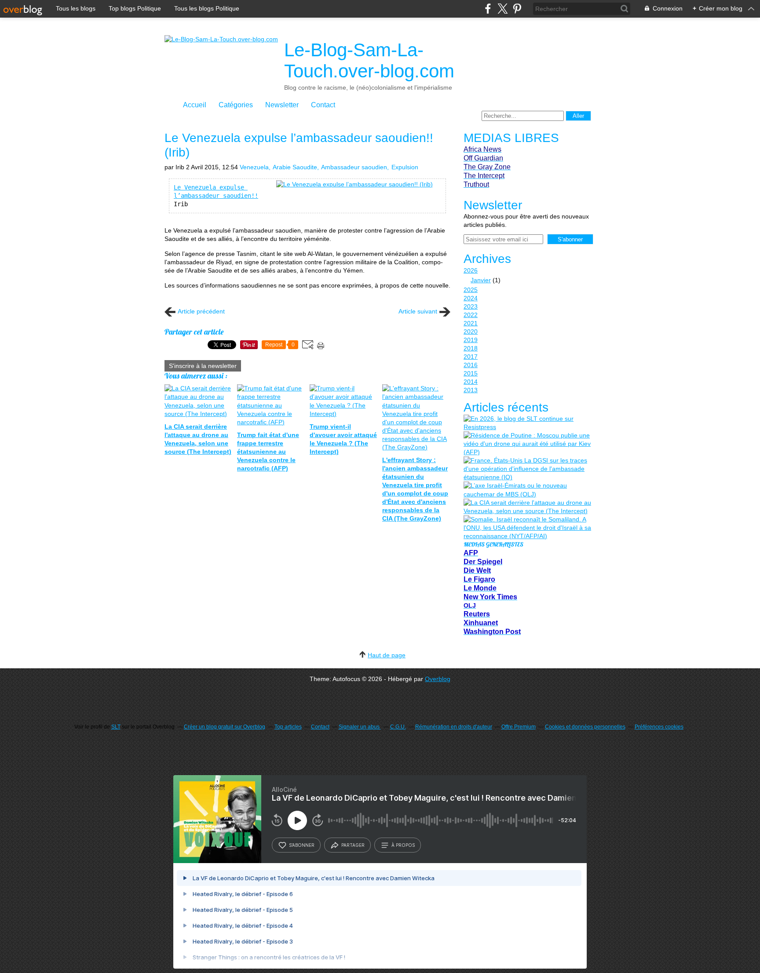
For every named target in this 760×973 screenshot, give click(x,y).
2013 (471, 390)
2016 (471, 364)
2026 (471, 270)
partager (353, 845)
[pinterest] (517, 9)
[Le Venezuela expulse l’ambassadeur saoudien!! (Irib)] (354, 184)
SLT (116, 727)
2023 (471, 306)
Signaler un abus (360, 727)
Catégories (236, 105)
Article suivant (417, 311)
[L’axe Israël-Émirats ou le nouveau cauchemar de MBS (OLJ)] (527, 489)
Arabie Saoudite (295, 167)
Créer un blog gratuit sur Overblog (224, 727)
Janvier (481, 280)
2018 (471, 348)
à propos (403, 845)
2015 (471, 373)
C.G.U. (398, 727)
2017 (471, 356)
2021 (471, 323)
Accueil (194, 105)
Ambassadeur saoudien (354, 167)
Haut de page (387, 655)
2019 (471, 339)
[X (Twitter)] (502, 9)
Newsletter (282, 105)
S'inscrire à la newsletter (203, 365)
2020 (471, 331)
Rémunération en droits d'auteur (453, 727)
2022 (471, 314)
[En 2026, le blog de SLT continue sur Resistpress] (527, 423)
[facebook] (487, 9)
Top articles (288, 727)
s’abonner (301, 845)
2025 (471, 289)
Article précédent (201, 311)
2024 (471, 298)
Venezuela (254, 167)
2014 (471, 381)
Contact (323, 105)
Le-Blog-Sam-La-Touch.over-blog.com (369, 60)
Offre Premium (518, 727)
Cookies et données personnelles (585, 727)
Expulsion (404, 167)
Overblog (437, 678)
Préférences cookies (659, 727)
